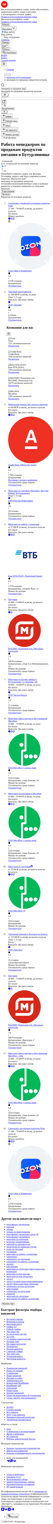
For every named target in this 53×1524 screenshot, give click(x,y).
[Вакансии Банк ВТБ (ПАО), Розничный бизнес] (29, 555)
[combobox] (13, 88)
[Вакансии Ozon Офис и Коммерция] (29, 246)
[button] (4, 55)
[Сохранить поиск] (4, 102)
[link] (5, 49)
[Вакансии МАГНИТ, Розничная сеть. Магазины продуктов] (29, 630)
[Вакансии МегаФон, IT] (29, 893)
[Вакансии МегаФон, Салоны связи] (29, 750)
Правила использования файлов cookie (19, 22)
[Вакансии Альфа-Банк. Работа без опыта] (29, 440)
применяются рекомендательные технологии (24, 1492)
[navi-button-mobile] (4, 64)
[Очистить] (5, 95)
